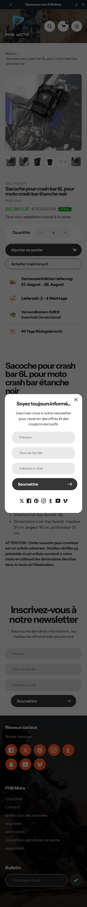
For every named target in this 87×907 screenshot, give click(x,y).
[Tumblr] (50, 500)
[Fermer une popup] (76, 399)
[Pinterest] (36, 500)
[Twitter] (21, 500)
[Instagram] (43, 500)
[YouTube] (58, 500)
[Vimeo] (65, 500)
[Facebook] (29, 500)
